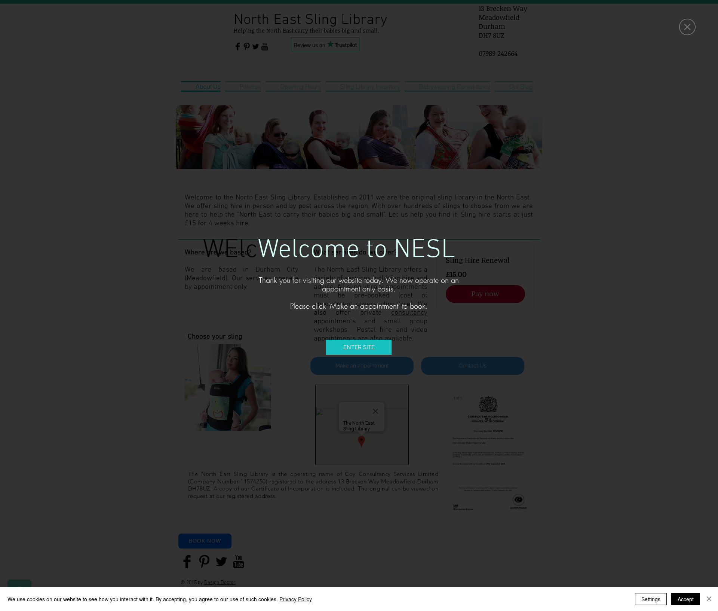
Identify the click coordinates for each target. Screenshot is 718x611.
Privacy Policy (295, 599)
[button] (687, 27)
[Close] (709, 599)
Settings (650, 599)
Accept (686, 599)
